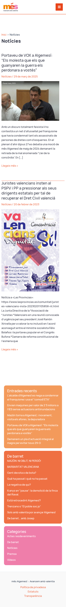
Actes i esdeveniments (21, 536)
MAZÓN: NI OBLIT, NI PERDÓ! (24, 461)
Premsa (11, 554)
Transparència (33, 596)
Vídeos (11, 560)
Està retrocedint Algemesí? (24, 500)
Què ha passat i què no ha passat (27, 478)
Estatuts (33, 591)
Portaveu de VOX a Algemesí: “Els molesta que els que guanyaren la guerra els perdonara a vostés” (26, 63)
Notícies (6, 76)
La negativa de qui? (19, 484)
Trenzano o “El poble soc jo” (24, 506)
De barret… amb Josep (20, 518)
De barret (15, 456)
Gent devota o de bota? (21, 472)
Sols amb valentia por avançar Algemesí (31, 512)
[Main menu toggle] (59, 7)
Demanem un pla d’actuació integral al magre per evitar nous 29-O (30, 441)
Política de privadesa (33, 587)
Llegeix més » (9, 166)
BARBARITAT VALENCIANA (23, 467)
